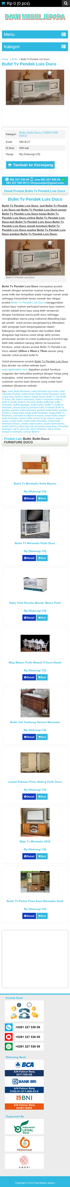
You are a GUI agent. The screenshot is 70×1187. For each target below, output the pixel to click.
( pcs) (18, 3)
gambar (6, 410)
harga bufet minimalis (36, 413)
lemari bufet (51, 415)
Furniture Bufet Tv (54, 407)
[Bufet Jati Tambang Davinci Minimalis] (35, 716)
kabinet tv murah (35, 415)
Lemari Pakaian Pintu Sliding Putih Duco (35, 781)
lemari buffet (25, 418)
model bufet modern (32, 423)
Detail (30, 498)
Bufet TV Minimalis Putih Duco (35, 543)
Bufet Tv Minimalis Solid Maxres (35, 483)
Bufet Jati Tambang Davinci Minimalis (35, 722)
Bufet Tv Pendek (26, 402)
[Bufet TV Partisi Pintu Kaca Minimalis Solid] (35, 891)
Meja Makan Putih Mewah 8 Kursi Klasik (35, 662)
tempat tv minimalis (12, 431)
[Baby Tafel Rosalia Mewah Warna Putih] (35, 593)
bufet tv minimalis (25, 399)
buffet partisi (37, 404)
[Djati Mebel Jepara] (35, 24)
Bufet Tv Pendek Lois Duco (29, 64)
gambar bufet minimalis (23, 410)
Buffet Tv (49, 404)
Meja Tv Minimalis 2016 (35, 841)
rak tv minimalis (38, 429)
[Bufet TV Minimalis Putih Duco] (35, 537)
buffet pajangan (21, 404)
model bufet (16, 421)
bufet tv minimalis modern (48, 399)
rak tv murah (54, 429)
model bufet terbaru (54, 423)
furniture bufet (37, 407)
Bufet (14, 59)
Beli (43, 498)
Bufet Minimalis (22, 391)
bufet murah (28, 394)
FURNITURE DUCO (18, 442)
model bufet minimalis (35, 421)
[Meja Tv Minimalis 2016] (35, 835)
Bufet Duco (34, 132)
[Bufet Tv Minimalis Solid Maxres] (35, 473)
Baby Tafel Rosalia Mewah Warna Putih (35, 602)
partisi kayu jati (25, 426)
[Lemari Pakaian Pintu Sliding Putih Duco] (35, 771)
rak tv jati (24, 429)
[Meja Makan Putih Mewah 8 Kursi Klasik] (35, 650)
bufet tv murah (9, 402)
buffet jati (48, 402)
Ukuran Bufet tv (31, 431)
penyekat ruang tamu (46, 426)
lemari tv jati (39, 418)
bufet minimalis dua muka (44, 391)
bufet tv (19, 396)
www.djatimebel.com (14, 369)
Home (5, 59)
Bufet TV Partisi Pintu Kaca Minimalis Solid (35, 901)
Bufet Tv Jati (53, 396)
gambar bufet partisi (47, 410)
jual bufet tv (19, 415)
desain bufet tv (20, 407)
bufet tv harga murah (35, 396)
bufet (10, 391)
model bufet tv (9, 426)
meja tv (50, 418)
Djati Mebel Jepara (45, 1183)
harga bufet (18, 413)
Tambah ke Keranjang (32, 165)
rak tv (15, 429)
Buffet (40, 402)
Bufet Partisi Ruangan (47, 394)
